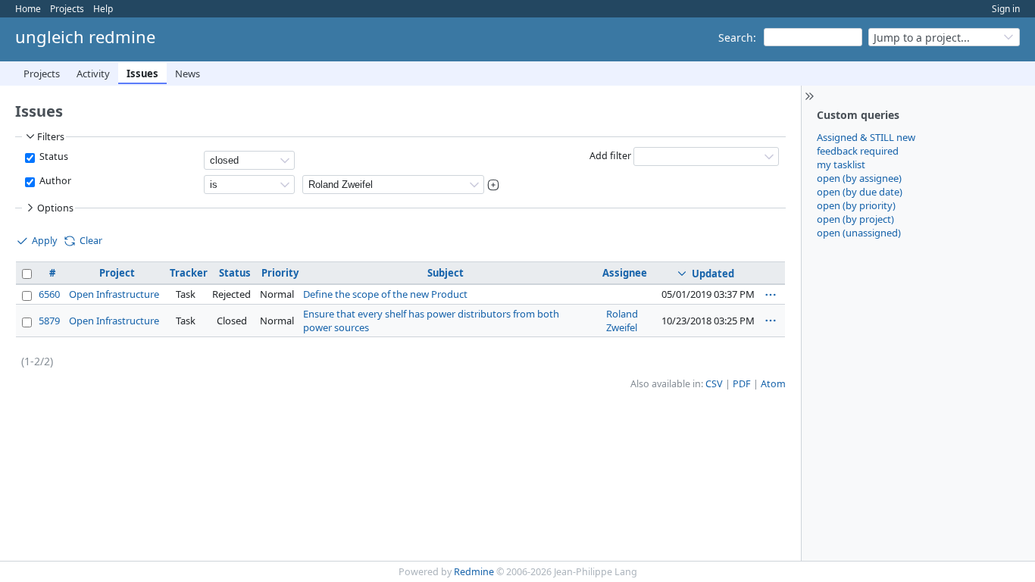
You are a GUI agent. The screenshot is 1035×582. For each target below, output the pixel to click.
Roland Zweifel (622, 320)
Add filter (610, 155)
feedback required (858, 151)
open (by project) (855, 219)
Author (54, 180)
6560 (49, 294)
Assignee (624, 273)
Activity (93, 73)
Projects (67, 8)
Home (28, 8)
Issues (142, 73)
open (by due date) (859, 192)
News (187, 73)
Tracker (189, 273)
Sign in (1006, 8)
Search (735, 37)
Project (117, 273)
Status (52, 156)
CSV (714, 383)
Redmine (474, 571)
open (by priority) (856, 205)
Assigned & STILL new (866, 137)
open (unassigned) (859, 232)
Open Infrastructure (114, 294)
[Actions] (770, 295)
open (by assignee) (859, 178)
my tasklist (841, 164)
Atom (773, 383)
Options (55, 208)
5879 (49, 320)
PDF (742, 383)
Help (103, 8)
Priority (280, 273)
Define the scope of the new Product (385, 294)
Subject (445, 273)
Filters (50, 136)
